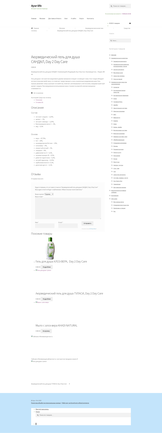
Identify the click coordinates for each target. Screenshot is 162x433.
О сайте (73, 18)
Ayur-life (36, 6)
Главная (33, 18)
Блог (66, 18)
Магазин (42, 18)
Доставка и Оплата (54, 18)
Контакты (90, 18)
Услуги (81, 18)
